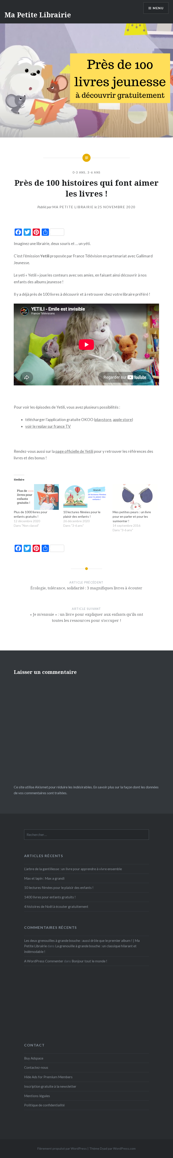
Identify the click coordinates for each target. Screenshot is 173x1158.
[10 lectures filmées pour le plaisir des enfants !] (85, 497)
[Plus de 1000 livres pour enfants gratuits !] (36, 497)
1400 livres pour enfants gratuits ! (50, 897)
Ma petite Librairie (73, 207)
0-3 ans (79, 172)
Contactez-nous (36, 1067)
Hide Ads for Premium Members (48, 1077)
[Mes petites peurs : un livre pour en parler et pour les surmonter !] (135, 497)
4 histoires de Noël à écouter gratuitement (56, 906)
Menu (158, 8)
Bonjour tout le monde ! (89, 961)
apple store (122, 419)
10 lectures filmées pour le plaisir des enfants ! (58, 888)
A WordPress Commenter (43, 961)
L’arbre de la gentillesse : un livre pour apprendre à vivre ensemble (73, 869)
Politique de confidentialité (44, 1105)
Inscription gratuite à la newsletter (50, 1086)
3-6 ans (93, 172)
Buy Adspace (33, 1058)
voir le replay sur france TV (48, 426)
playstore (103, 419)
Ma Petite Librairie (38, 14)
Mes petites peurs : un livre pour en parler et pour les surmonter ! (132, 516)
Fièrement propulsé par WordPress (62, 1148)
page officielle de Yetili (74, 451)
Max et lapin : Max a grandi (44, 878)
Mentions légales (37, 1096)
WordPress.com (124, 1148)
